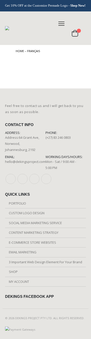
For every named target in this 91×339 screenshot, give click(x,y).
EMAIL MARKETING (22, 252)
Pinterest (22, 179)
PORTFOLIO (17, 203)
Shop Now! (77, 5)
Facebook (11, 179)
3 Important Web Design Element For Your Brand (45, 262)
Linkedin (46, 179)
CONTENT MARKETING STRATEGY (33, 232)
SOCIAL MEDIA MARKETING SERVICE (35, 223)
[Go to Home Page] (7, 51)
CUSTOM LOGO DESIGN (26, 213)
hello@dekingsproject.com (25, 161)
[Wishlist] (64, 33)
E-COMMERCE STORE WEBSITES (32, 242)
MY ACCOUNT (19, 281)
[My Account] (81, 23)
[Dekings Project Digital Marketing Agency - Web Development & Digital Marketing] (27, 28)
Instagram (34, 179)
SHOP (13, 271)
